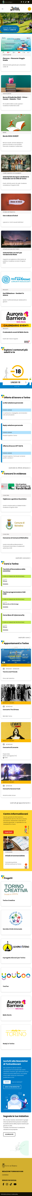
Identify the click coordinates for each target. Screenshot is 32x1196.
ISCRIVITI (7, 1082)
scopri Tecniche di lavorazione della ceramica (16, 576)
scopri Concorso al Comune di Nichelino (16, 534)
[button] (29, 9)
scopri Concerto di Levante (16, 741)
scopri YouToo (16, 979)
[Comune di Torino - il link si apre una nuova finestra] (9, 1165)
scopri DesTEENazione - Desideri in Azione (16, 288)
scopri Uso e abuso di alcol (16, 210)
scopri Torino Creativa (16, 893)
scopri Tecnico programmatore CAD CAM (16, 599)
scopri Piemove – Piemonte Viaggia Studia (16, 53)
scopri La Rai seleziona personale (16, 410)
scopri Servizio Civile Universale (16, 922)
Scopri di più (8, 832)
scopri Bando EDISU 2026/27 (16, 132)
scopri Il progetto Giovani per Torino (16, 951)
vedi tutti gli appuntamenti (19, 803)
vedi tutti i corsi (23, 637)
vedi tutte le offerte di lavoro (19, 468)
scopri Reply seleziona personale (16, 431)
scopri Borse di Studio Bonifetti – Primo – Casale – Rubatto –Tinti (16, 92)
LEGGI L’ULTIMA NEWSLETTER (12, 1086)
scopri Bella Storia (16, 1008)
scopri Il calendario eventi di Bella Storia (16, 326)
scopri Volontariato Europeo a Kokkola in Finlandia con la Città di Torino (16, 172)
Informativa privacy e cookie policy (9, 1194)
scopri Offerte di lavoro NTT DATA (16, 453)
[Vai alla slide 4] (18, 386)
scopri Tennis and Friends (16, 663)
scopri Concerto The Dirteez (16, 701)
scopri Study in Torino (16, 1037)
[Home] (16, 8)
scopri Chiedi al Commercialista (16, 852)
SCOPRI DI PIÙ (9, 1134)
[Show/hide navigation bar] (2, 9)
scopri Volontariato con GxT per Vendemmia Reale (16, 249)
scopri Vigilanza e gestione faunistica (16, 494)
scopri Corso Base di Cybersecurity (16, 622)
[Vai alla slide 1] (13, 386)
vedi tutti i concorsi (22, 558)
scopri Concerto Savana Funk (16, 781)
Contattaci (5, 1174)
